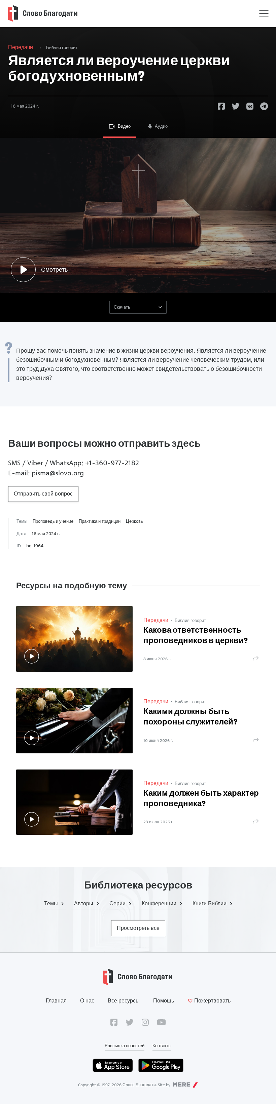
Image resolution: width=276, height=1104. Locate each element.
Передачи (20, 47)
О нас (87, 1000)
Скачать (122, 307)
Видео (124, 126)
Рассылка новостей (124, 1045)
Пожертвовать (212, 1000)
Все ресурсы (124, 1000)
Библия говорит (61, 47)
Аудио (161, 126)
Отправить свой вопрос (43, 493)
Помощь (163, 1000)
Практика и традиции (99, 521)
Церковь (134, 521)
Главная (56, 1000)
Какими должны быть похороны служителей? (190, 717)
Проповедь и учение (53, 521)
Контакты (161, 1045)
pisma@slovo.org (58, 473)
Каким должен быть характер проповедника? (201, 799)
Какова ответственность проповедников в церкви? (195, 636)
